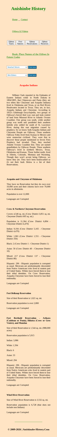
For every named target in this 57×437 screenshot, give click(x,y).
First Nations (20, 43)
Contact (24, 19)
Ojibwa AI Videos (20, 31)
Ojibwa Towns (11, 43)
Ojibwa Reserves (44, 43)
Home (15, 19)
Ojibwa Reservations (32, 43)
